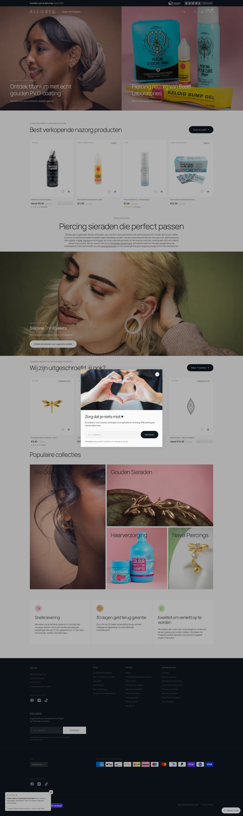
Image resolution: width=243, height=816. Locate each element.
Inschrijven (149, 434)
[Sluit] (157, 374)
